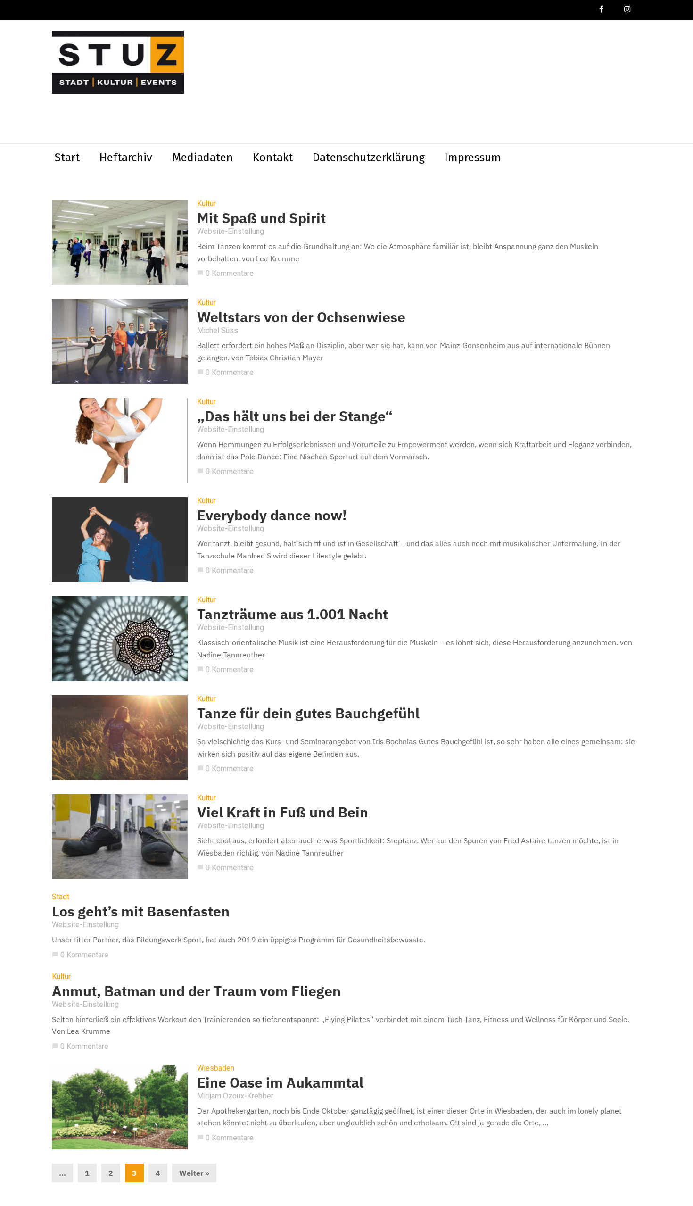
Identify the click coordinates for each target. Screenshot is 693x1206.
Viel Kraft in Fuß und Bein (282, 812)
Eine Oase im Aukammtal (280, 1082)
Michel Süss (217, 330)
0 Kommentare (225, 273)
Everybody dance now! (272, 515)
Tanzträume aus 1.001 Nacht (292, 614)
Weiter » (194, 1173)
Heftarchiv (125, 157)
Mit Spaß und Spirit (261, 217)
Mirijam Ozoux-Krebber (235, 1095)
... (62, 1173)
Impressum (473, 157)
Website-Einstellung (230, 231)
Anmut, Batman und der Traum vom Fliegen (196, 990)
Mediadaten (202, 157)
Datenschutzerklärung (369, 157)
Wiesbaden (215, 1068)
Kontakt (273, 157)
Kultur (206, 204)
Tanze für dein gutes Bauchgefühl (308, 713)
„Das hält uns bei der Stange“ (295, 416)
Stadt (60, 897)
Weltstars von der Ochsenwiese (301, 316)
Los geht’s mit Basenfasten (141, 911)
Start (67, 157)
